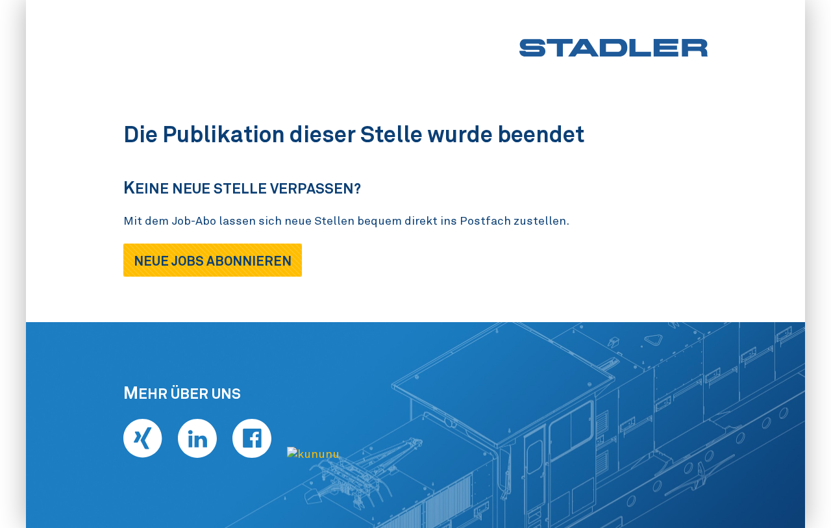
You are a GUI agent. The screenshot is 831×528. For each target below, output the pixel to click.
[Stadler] (613, 48)
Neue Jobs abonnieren (212, 261)
